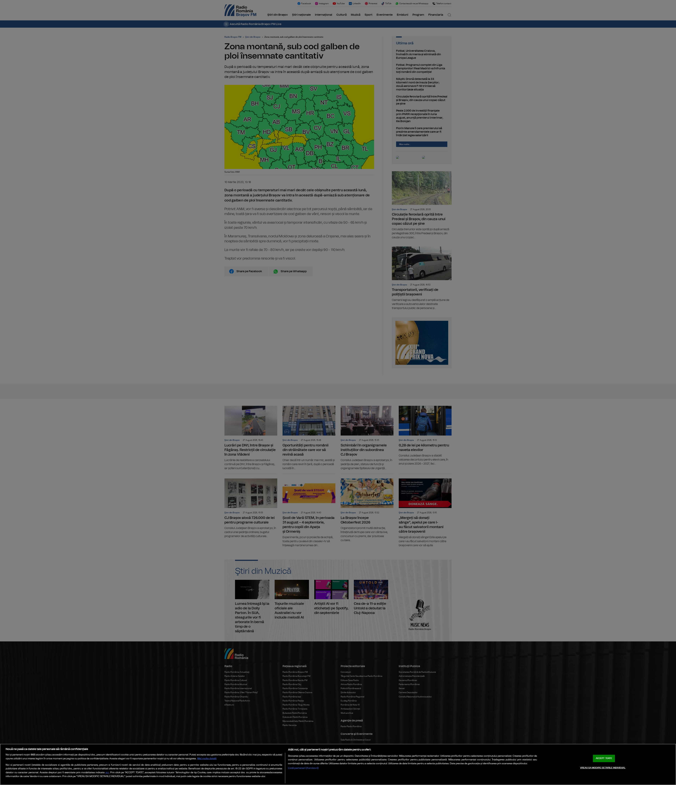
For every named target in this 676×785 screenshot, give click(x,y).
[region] (338, 764)
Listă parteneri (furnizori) (303, 768)
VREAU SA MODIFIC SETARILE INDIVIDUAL (602, 768)
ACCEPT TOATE (604, 758)
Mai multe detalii (207, 758)
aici (107, 772)
